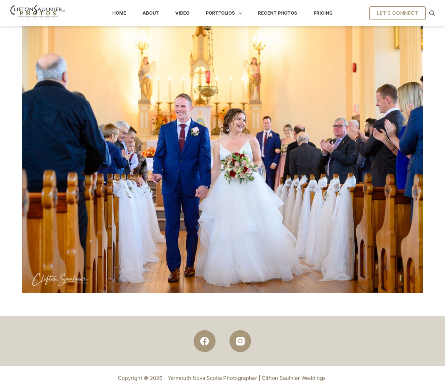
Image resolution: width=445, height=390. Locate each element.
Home (119, 13)
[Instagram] (240, 341)
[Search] (432, 13)
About (151, 13)
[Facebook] (205, 341)
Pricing (323, 13)
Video (182, 13)
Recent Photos (277, 13)
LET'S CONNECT (397, 13)
